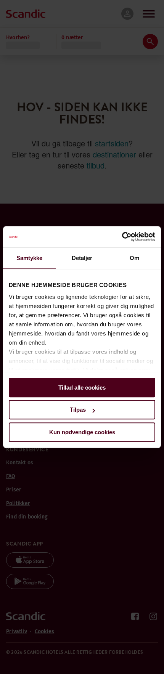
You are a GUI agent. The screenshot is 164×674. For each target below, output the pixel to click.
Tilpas (78, 409)
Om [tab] (134, 258)
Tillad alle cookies (82, 387)
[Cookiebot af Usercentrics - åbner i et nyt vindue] (121, 237)
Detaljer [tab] (82, 258)
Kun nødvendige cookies (82, 432)
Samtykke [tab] (29, 258)
